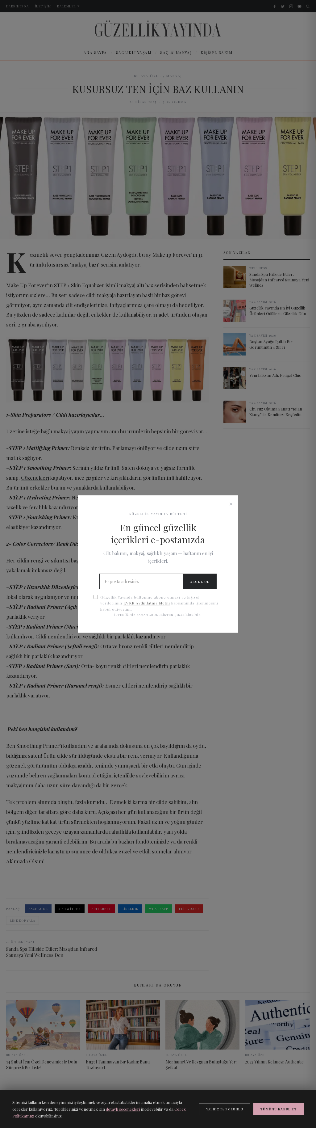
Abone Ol (200, 581)
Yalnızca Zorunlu (224, 1109)
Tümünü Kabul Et (278, 1109)
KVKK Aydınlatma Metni (146, 602)
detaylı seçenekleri (123, 1109)
